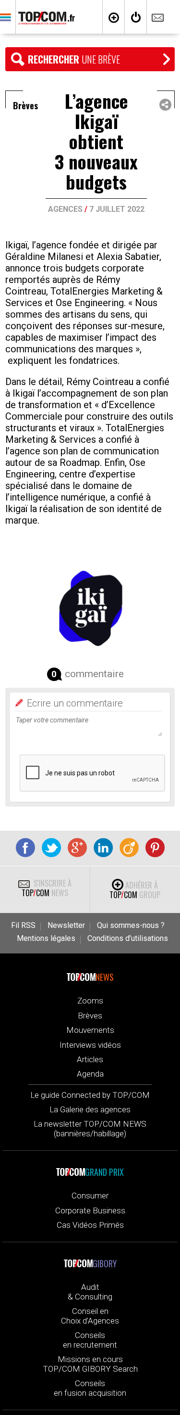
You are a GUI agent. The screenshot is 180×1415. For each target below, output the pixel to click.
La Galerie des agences (90, 1109)
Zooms (90, 1000)
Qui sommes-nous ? (131, 925)
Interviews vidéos (90, 1045)
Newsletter (66, 925)
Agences (65, 209)
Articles (90, 1059)
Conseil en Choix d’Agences (90, 1315)
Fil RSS (23, 925)
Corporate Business (90, 1210)
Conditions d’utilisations (127, 938)
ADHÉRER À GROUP (134, 889)
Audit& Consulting (90, 1291)
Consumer (90, 1195)
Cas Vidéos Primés (90, 1225)
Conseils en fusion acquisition (90, 1388)
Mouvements (90, 1030)
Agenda (90, 1074)
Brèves (90, 1015)
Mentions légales (46, 938)
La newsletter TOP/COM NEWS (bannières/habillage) (90, 1128)
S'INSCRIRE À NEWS (47, 888)
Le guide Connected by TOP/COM (90, 1095)
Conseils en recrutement (90, 1340)
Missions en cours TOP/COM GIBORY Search (90, 1364)
